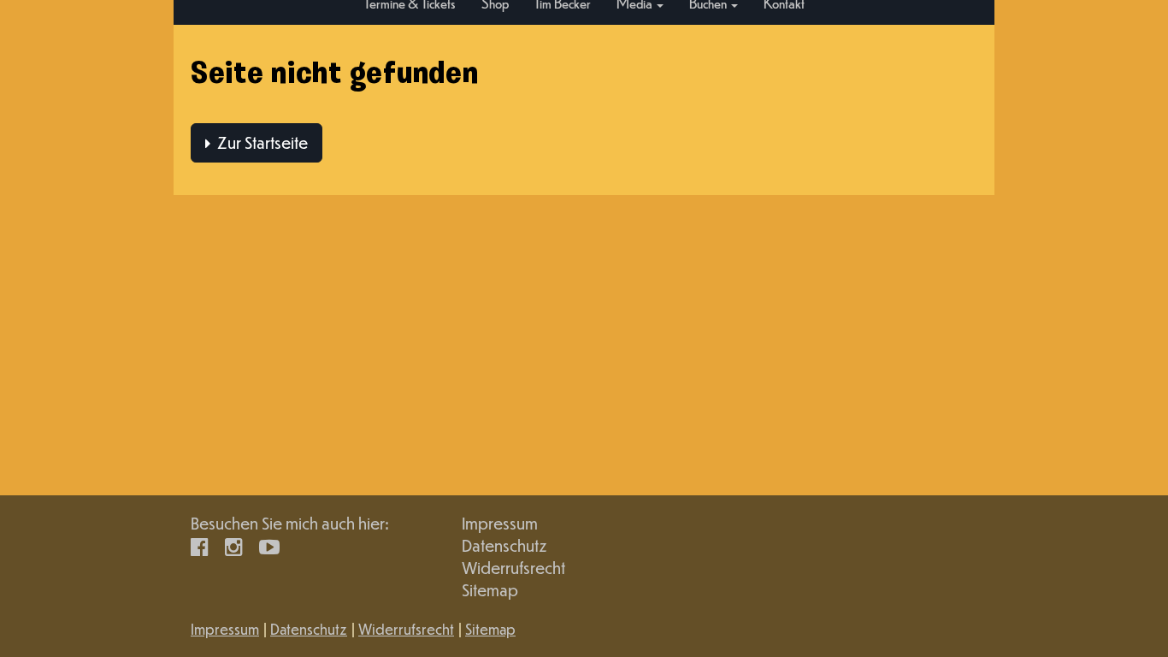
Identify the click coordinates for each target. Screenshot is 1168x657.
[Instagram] (234, 545)
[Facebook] (200, 545)
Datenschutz (504, 545)
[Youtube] (269, 545)
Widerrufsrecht (513, 567)
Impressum (500, 523)
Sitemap (490, 590)
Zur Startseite (259, 142)
